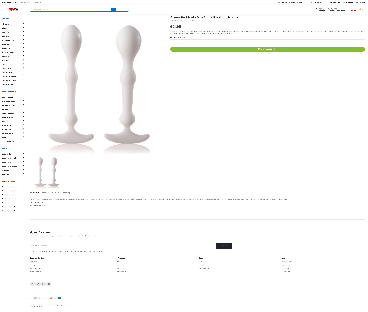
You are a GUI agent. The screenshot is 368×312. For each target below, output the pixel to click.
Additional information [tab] (51, 193)
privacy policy (101, 251)
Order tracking (34, 275)
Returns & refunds (35, 272)
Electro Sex (6, 121)
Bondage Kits (6, 109)
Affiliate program (287, 262)
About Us (119, 262)
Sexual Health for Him (9, 211)
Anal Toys (5, 32)
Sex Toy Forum (121, 268)
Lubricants (5, 174)
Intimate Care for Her (9, 187)
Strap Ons (5, 56)
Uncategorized (181, 37)
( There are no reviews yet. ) (187, 20)
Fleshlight (5, 44)
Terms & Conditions (288, 265)
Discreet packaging (36, 268)
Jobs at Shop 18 (121, 272)
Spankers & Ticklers (8, 141)
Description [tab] (34, 193)
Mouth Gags (6, 129)
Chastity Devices (8, 113)
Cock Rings (6, 48)
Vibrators (5, 24)
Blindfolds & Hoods (8, 101)
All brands (202, 265)
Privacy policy (286, 268)
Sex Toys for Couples (9, 80)
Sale (200, 262)
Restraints (5, 137)
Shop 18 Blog (120, 265)
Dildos (4, 28)
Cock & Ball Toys (7, 117)
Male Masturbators (8, 40)
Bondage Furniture (8, 105)
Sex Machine (6, 68)
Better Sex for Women (9, 166)
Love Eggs (5, 60)
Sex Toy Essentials (8, 84)
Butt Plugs (5, 36)
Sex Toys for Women (9, 76)
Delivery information (36, 265)
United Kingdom (316, 2)
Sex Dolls (5, 64)
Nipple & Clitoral (7, 133)
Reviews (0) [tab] (67, 193)
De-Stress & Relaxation (10, 199)
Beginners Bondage (8, 97)
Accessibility (286, 272)
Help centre (33, 262)
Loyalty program (204, 268)
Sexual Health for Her (9, 207)
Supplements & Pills (8, 195)
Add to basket (269, 49)
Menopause (6, 203)
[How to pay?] (45, 298)
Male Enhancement (8, 52)
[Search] (113, 9)
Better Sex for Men (8, 162)
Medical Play (6, 125)
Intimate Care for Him (9, 191)
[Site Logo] (13, 9)
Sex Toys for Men (7, 72)
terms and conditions (89, 251)
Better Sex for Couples (9, 158)
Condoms (5, 170)
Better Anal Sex (7, 154)
